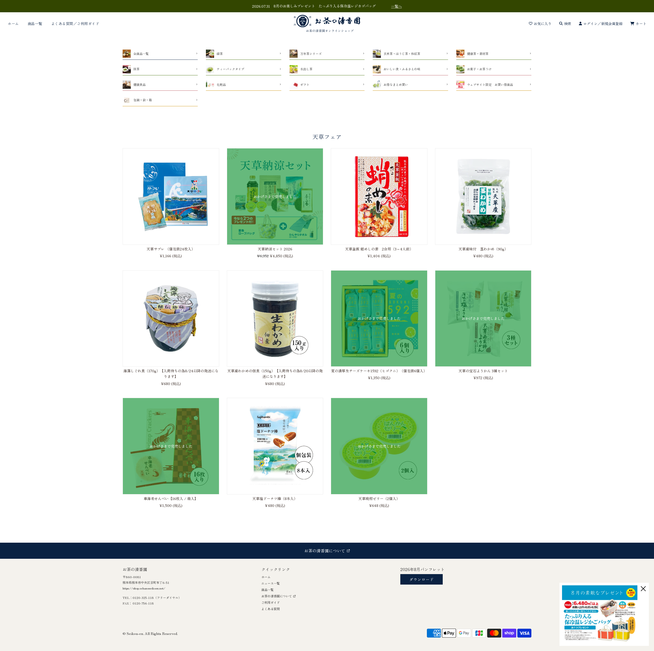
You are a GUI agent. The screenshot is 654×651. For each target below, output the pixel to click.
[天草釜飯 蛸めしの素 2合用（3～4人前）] (379, 196)
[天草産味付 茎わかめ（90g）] (483, 196)
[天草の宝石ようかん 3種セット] (483, 319)
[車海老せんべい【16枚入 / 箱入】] (171, 446)
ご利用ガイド (270, 602)
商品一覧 (35, 23)
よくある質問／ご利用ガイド (75, 23)
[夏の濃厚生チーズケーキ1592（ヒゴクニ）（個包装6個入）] (379, 319)
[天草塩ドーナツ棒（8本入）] (275, 446)
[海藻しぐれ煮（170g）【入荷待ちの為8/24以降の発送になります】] (171, 319)
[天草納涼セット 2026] (275, 196)
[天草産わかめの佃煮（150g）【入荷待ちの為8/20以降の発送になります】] (275, 319)
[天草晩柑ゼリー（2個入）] (379, 446)
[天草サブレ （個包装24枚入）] (171, 196)
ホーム (13, 23)
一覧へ (396, 6)
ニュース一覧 (270, 583)
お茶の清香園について (276, 596)
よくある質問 (270, 609)
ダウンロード (421, 579)
